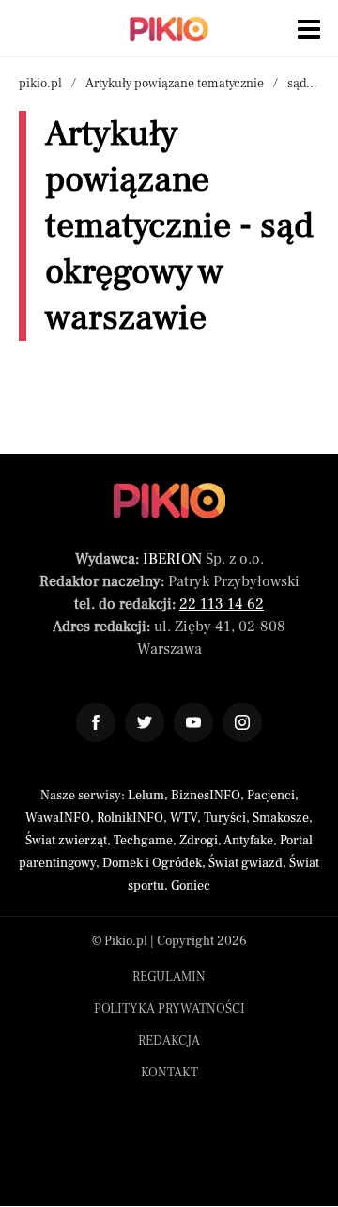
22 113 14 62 (221, 604)
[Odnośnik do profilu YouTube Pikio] (193, 722)
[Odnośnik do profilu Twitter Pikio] (144, 722)
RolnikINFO (130, 818)
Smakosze (281, 818)
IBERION (172, 558)
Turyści (225, 818)
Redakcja (169, 1040)
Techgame (143, 840)
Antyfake (248, 840)
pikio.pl (40, 83)
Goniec (190, 885)
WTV (183, 818)
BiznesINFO (205, 795)
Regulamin (169, 976)
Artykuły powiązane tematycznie (174, 83)
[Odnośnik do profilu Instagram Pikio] (242, 722)
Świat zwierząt (66, 840)
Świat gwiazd (245, 863)
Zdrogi (198, 840)
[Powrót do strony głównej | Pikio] (169, 29)
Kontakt (169, 1072)
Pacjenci (271, 795)
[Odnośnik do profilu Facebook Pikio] (95, 722)
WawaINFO (57, 818)
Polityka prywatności (169, 1008)
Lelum (146, 795)
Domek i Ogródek (152, 863)
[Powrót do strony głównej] (169, 500)
